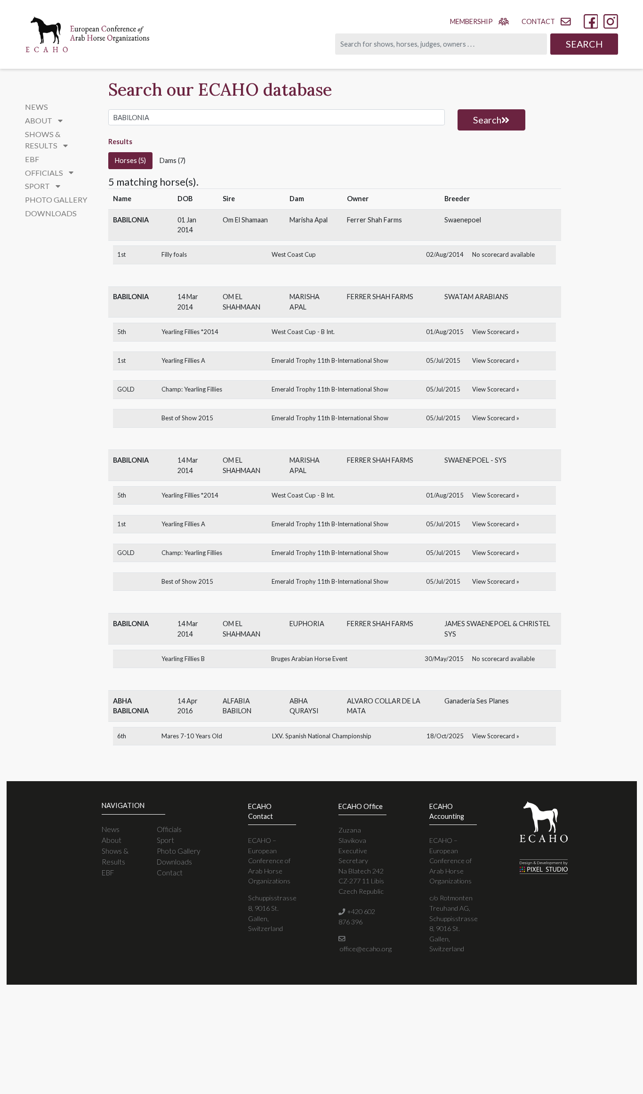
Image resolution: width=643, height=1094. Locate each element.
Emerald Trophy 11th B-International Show (330, 360)
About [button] (39, 120)
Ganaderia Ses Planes (476, 701)
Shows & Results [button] (43, 140)
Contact (170, 872)
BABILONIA (131, 220)
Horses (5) (130, 160)
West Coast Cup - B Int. (303, 331)
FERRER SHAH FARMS (380, 297)
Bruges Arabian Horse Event (309, 658)
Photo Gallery (56, 199)
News (36, 106)
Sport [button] (38, 185)
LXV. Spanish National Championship (321, 736)
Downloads (51, 213)
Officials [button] (44, 172)
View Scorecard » (495, 331)
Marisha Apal (308, 220)
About (111, 840)
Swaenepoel (462, 220)
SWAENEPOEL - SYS (475, 460)
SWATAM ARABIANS (476, 297)
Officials (169, 829)
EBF (32, 159)
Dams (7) (172, 160)
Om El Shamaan (245, 220)
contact (538, 21)
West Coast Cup (294, 254)
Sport (165, 840)
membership (471, 21)
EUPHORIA (306, 624)
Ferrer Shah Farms (374, 220)
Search (584, 43)
